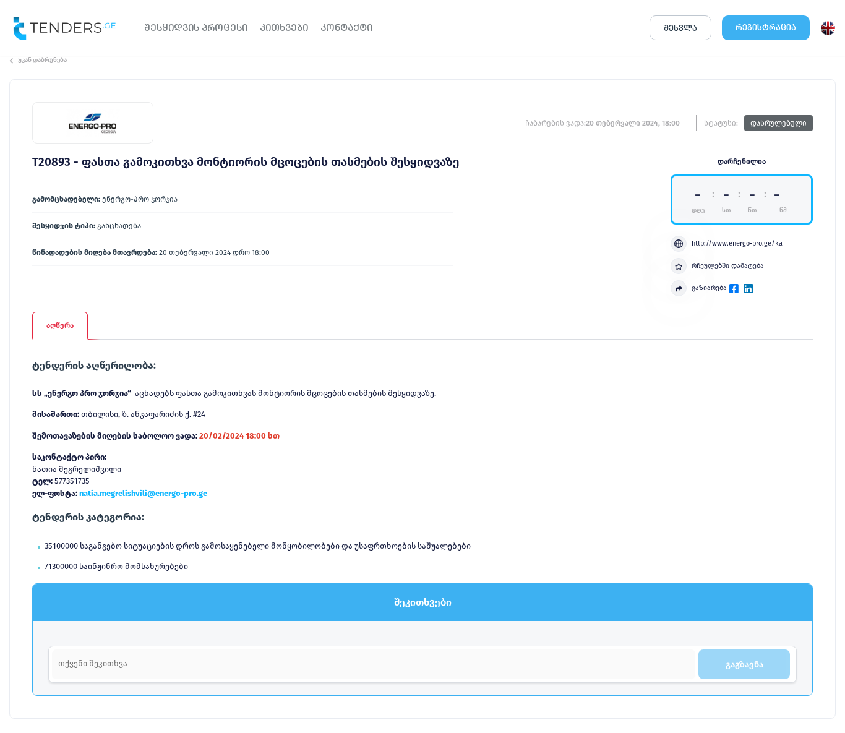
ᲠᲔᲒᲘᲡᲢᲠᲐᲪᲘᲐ (766, 27)
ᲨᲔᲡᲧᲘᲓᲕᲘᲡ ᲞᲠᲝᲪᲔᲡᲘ (195, 27)
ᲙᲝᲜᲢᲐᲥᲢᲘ (346, 27)
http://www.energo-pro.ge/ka (737, 243)
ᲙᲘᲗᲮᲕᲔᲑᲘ (284, 27)
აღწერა (60, 325)
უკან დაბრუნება (42, 60)
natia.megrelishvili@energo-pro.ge (143, 493)
